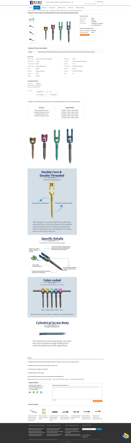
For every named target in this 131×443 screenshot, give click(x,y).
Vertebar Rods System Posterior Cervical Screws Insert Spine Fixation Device (32, 418)
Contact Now (85, 34)
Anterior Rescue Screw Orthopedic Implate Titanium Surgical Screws (54, 418)
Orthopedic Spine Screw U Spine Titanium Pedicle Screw (97, 417)
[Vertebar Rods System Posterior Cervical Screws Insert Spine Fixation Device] (33, 411)
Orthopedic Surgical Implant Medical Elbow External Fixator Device (54, 435)
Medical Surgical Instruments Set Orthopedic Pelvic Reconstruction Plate (37, 432)
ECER (68, 441)
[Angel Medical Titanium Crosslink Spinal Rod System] (76, 411)
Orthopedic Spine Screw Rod (77, 379)
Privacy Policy (32, 439)
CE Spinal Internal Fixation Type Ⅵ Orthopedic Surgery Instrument (36, 435)
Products (37, 7)
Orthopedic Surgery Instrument (37, 425)
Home (30, 7)
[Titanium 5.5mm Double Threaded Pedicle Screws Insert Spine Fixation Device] (32, 20)
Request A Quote (80, 7)
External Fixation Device (53, 425)
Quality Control (61, 7)
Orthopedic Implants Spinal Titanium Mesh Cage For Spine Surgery (36, 429)
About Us (44, 7)
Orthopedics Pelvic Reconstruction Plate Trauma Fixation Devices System (73, 435)
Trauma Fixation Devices (71, 425)
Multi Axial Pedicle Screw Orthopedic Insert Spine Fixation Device (65, 417)
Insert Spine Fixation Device (42, 10)
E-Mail (84, 435)
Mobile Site (85, 437)
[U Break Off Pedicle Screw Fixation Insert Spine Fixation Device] (86, 411)
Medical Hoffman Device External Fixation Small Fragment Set (54, 429)
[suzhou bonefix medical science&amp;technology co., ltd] (36, 2)
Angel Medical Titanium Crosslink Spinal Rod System (76, 417)
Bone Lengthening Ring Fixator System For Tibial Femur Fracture (55, 432)
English (101, 1)
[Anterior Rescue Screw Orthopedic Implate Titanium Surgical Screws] (54, 411)
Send (99, 429)
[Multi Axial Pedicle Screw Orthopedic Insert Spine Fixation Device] (65, 411)
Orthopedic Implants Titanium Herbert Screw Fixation (44, 417)
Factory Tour (52, 7)
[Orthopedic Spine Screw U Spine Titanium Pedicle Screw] (97, 411)
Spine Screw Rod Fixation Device (61, 379)
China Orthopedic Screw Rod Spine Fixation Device (46, 439)
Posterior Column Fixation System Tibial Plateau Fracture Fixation (72, 429)
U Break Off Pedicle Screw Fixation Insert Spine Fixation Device (86, 417)
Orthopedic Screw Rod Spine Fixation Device (41, 379)
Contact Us (70, 7)
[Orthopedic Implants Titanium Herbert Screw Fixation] (43, 411)
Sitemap (88, 435)
